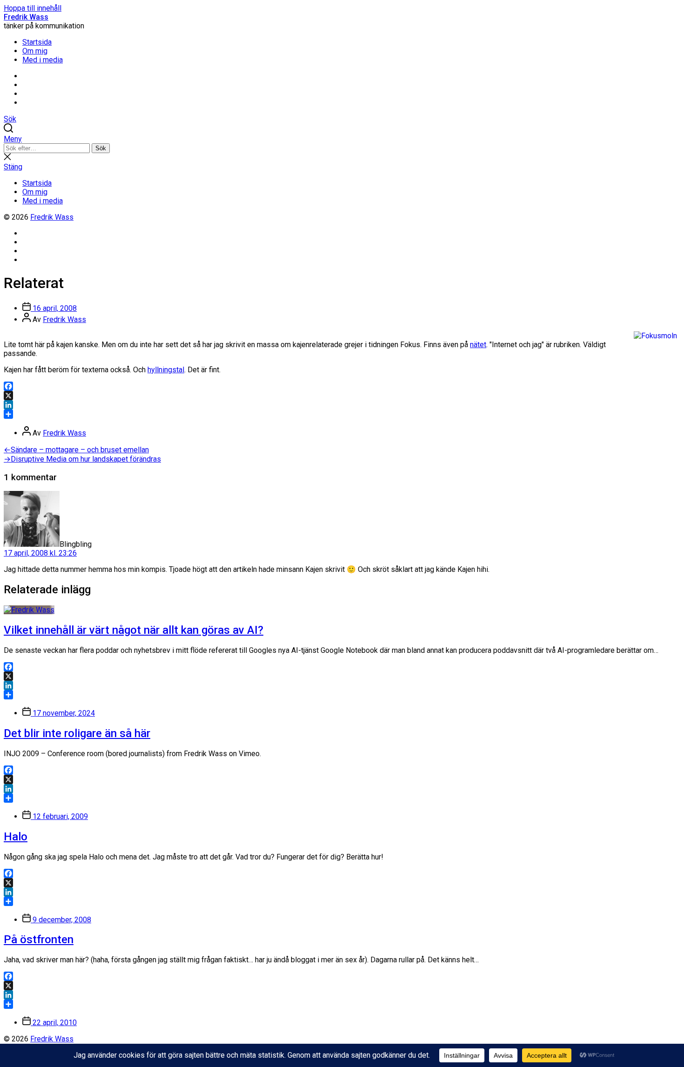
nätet (478, 344)
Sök (100, 148)
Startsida (37, 42)
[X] (342, 395)
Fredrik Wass (26, 17)
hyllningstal (166, 369)
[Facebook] (342, 386)
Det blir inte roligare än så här (77, 733)
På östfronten (39, 939)
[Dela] (342, 414)
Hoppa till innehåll (32, 8)
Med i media (42, 59)
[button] (342, 138)
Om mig (34, 51)
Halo (15, 836)
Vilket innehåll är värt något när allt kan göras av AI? (133, 630)
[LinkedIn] (342, 404)
